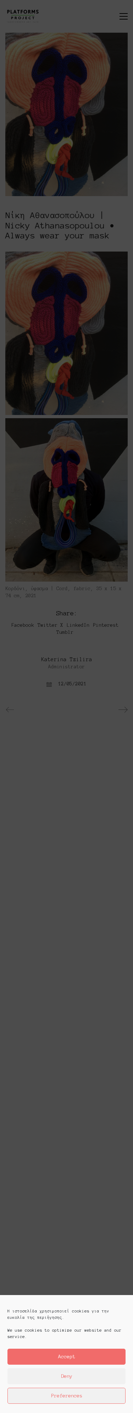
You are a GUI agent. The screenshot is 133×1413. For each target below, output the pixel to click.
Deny (66, 1376)
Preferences (66, 1395)
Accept (66, 1356)
